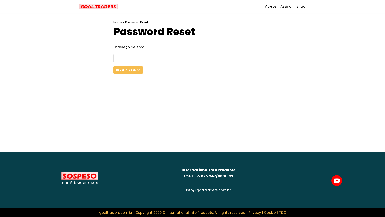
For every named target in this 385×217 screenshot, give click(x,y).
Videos (270, 6)
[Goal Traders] (98, 7)
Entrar (302, 6)
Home (117, 22)
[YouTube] (336, 180)
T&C (282, 212)
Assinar (286, 6)
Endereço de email (129, 47)
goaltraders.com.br (115, 212)
